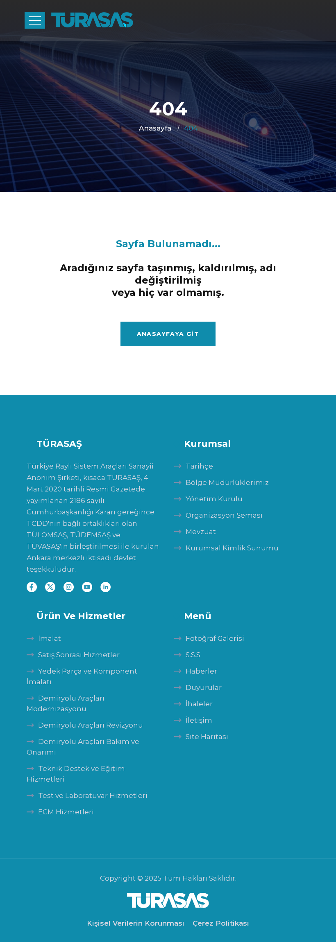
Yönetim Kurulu (214, 499)
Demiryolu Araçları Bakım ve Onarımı (83, 746)
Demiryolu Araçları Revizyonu (90, 725)
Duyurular (204, 687)
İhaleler (199, 704)
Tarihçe (199, 466)
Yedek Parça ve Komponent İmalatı (82, 676)
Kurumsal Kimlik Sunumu (232, 548)
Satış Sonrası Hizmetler (79, 655)
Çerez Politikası (221, 923)
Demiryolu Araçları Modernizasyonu (65, 703)
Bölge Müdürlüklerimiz (227, 482)
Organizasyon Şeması (224, 515)
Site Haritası (207, 736)
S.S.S (193, 655)
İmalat (49, 638)
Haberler (201, 671)
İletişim (199, 720)
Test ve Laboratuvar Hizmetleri (93, 795)
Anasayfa (155, 128)
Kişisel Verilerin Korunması (135, 923)
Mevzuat (201, 531)
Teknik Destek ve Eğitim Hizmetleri (76, 773)
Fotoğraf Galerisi (215, 638)
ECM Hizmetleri (66, 812)
